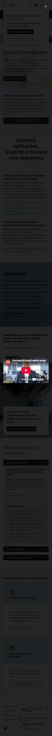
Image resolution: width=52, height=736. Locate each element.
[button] (46, 6)
